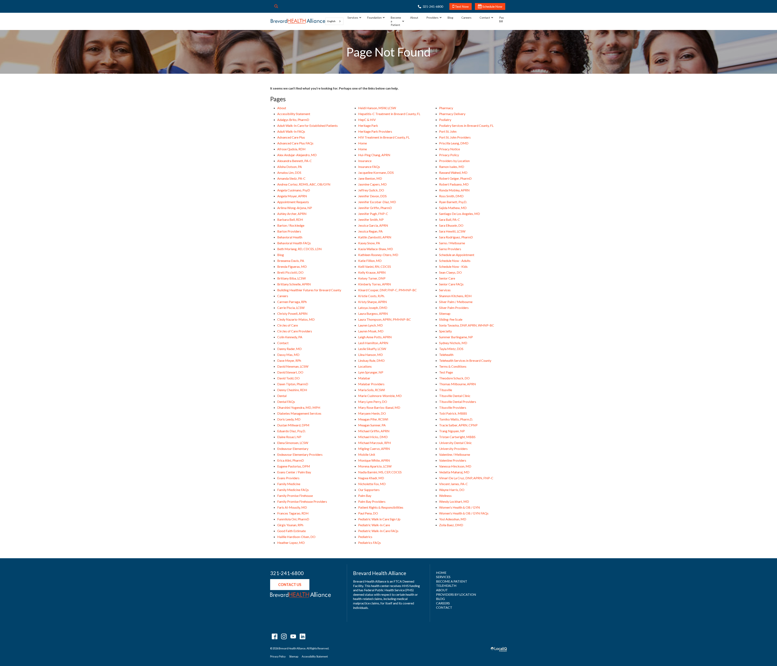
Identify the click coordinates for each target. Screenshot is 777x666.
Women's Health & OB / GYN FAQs (463, 513)
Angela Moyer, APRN (292, 196)
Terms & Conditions (452, 366)
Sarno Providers (450, 249)
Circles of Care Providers (294, 331)
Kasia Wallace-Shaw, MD (375, 249)
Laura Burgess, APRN (373, 313)
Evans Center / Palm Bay (294, 472)
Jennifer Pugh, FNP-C (373, 214)
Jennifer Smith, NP (371, 219)
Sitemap (444, 313)
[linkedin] (302, 636)
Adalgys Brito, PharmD (293, 120)
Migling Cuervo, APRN (374, 448)
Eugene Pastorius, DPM (293, 466)
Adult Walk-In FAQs (291, 131)
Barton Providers (289, 231)
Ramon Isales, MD (451, 167)
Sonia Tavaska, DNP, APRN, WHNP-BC (466, 325)
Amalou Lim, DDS (289, 172)
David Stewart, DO (290, 372)
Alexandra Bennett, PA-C (294, 161)
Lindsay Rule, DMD (371, 360)
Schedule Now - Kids (453, 266)
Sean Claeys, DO (450, 272)
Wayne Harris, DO (451, 490)
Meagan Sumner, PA (372, 425)
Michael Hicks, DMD (373, 437)
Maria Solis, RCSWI (371, 390)
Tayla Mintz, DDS (451, 349)
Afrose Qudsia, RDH (291, 149)
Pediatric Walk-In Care (374, 525)
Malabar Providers (371, 384)
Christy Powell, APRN (292, 313)
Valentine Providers (452, 460)
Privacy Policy (449, 155)
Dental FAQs (286, 401)
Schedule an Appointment (456, 255)
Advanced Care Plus (291, 137)
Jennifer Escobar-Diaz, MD (377, 202)
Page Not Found (388, 52)
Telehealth (446, 354)
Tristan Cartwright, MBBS (457, 437)
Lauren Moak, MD (370, 331)
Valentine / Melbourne (454, 454)
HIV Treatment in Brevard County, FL (384, 137)
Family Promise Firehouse (295, 495)
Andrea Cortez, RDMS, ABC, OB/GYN (303, 184)
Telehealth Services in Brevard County (465, 360)
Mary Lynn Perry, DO (372, 401)
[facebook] (274, 636)
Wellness (445, 495)
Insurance (365, 161)
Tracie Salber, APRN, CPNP (458, 425)
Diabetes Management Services (299, 413)
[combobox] (334, 21)
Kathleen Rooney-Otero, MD (378, 255)
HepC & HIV (367, 120)
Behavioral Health (289, 237)
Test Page (446, 372)
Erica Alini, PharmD (290, 460)
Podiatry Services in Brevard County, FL (466, 125)
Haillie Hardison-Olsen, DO (296, 537)
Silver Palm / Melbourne (455, 302)
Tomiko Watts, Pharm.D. (456, 419)
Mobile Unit (366, 454)
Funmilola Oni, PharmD (293, 519)
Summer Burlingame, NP (456, 337)
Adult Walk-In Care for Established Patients (307, 125)
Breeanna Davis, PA (290, 261)
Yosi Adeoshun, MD (452, 519)
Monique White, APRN (374, 460)
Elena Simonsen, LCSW (292, 443)
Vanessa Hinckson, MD (455, 466)
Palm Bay (364, 495)
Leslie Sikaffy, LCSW (372, 349)
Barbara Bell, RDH (290, 219)
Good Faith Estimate (291, 531)
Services (445, 290)
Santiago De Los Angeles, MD (459, 214)
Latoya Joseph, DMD (372, 308)
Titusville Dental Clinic (454, 396)
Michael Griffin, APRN (374, 431)
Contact (283, 343)
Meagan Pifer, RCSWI (373, 419)
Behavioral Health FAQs (294, 243)
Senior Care (447, 278)
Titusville (445, 390)
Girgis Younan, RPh (290, 525)
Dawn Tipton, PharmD (292, 384)
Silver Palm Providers (454, 308)
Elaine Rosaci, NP (289, 437)
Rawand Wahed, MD (453, 172)
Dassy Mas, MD (288, 354)
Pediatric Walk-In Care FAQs (378, 531)
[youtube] (293, 636)
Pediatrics (365, 537)
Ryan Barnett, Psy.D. (453, 202)
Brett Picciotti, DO (290, 272)
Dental (282, 396)
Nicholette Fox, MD (372, 484)
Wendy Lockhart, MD (454, 501)
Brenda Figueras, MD (292, 266)
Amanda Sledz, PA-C (291, 178)
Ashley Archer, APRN (292, 214)
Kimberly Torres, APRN (374, 284)
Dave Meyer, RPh (289, 360)
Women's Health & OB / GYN (459, 507)
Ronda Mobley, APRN (454, 190)
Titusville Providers (452, 407)
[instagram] (283, 636)
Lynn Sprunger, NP (370, 372)
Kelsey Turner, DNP (371, 278)
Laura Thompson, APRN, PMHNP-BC (384, 319)
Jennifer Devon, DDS (372, 196)
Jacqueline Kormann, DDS (376, 172)
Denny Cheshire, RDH (292, 390)
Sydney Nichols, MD (453, 343)
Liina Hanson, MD (370, 354)
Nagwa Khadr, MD (371, 478)
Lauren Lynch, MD (370, 325)
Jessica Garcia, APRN (373, 225)
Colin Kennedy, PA (289, 337)
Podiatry (445, 120)
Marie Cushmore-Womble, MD (380, 396)
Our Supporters (369, 490)
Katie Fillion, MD (370, 261)
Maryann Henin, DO (372, 413)
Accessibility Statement (293, 114)
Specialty (445, 331)
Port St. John (447, 131)
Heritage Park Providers (375, 131)
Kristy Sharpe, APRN (372, 302)
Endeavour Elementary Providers (300, 454)
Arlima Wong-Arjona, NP (294, 208)
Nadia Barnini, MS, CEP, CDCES (380, 472)
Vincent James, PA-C (453, 484)
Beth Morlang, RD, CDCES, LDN (299, 249)
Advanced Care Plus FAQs (295, 143)
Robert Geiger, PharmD (455, 178)
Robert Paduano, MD (454, 184)
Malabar (364, 378)
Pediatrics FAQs (369, 542)
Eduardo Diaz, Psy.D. (291, 431)
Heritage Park (368, 125)
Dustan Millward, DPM (293, 425)
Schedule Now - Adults (454, 261)
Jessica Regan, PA (370, 231)
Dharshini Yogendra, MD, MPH (298, 407)
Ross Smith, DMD (451, 196)
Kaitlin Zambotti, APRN (374, 237)
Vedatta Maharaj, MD (454, 472)
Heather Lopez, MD (291, 542)
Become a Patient (451, 581)
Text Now (461, 6)
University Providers (453, 448)
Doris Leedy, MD (288, 419)
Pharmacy (446, 108)
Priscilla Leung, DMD (453, 143)
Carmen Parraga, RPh (292, 302)
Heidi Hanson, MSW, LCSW (377, 108)
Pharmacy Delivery (452, 114)
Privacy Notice (449, 149)
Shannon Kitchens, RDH (455, 296)
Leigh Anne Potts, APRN (375, 337)
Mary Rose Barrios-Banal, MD (379, 407)
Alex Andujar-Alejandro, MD (297, 155)
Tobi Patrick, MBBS (453, 413)
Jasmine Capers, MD (372, 184)
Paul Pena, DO (368, 513)
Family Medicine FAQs (293, 490)
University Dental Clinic (455, 443)
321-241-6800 (287, 573)
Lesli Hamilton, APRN (373, 343)
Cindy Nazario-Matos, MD (296, 319)
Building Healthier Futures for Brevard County (309, 290)
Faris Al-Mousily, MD (292, 507)
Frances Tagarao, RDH (293, 513)
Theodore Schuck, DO (454, 378)
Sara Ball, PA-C (449, 219)
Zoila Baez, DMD (451, 525)
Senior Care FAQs (451, 284)
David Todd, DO (288, 378)
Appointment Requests (293, 202)
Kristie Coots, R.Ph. (371, 296)
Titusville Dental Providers (457, 401)
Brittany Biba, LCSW (291, 278)
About (281, 108)
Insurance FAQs (369, 167)
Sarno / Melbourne (452, 243)
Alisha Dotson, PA (289, 167)
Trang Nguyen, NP (452, 431)
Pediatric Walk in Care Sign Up (379, 519)
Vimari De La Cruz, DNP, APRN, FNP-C (466, 478)
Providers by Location (454, 161)
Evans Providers (288, 478)
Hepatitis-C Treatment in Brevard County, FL (389, 114)
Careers (282, 296)
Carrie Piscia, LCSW (291, 308)
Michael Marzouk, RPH (374, 443)
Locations (365, 366)
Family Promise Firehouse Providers (302, 501)
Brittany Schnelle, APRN (294, 284)
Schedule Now (492, 6)
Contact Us (289, 584)
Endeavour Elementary (292, 448)
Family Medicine (288, 484)
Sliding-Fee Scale (450, 319)
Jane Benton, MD (370, 178)
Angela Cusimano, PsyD (293, 190)
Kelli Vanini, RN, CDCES (374, 266)
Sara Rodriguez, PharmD (456, 237)
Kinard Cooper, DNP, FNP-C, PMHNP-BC (387, 290)
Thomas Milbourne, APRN (457, 384)
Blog (280, 255)
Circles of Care (287, 325)
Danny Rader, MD (289, 349)
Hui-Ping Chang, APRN (374, 155)
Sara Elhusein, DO (451, 225)
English (331, 21)
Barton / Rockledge (290, 225)
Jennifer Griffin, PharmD (375, 208)
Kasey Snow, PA (369, 243)
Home (362, 143)
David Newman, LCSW (292, 366)
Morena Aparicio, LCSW (375, 466)
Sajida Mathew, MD (453, 208)
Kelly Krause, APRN (372, 272)
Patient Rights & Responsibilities (380, 507)
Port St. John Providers (455, 137)
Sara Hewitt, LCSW (452, 231)
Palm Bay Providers (371, 501)
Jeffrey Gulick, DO (371, 190)
